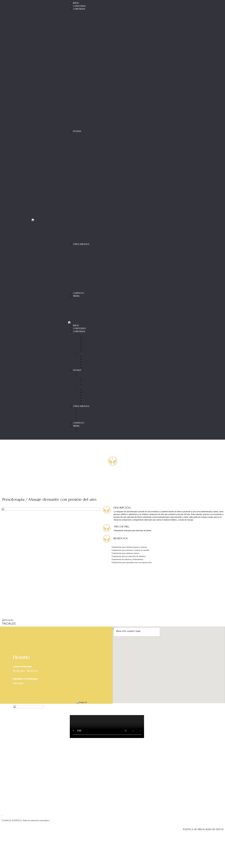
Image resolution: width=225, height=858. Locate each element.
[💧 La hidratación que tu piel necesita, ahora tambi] (186, 734)
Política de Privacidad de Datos (203, 829)
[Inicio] (35, 220)
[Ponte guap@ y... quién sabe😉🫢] (210, 794)
